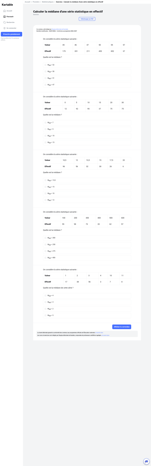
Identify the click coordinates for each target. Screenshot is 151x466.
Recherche (10, 22)
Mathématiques (48, 2)
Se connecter (11, 28)
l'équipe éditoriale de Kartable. (60, 29)
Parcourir (10, 17)
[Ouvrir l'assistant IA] (146, 461)
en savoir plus (99, 332)
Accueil (9, 11)
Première (36, 2)
